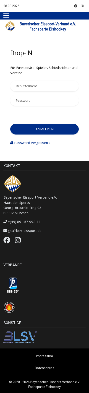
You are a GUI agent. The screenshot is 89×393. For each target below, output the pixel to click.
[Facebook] (6, 241)
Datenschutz (44, 368)
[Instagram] (18, 241)
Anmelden (45, 129)
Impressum (44, 356)
